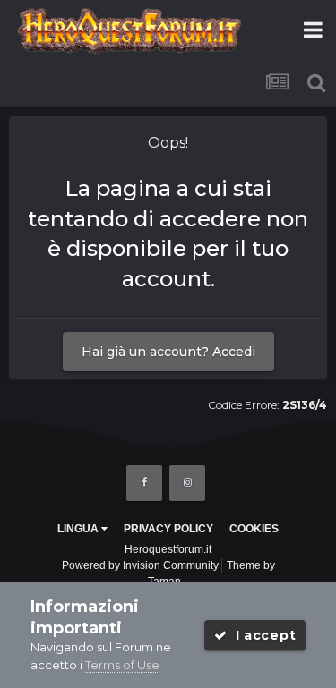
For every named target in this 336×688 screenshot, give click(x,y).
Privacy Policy (168, 528)
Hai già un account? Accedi (168, 352)
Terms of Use (122, 665)
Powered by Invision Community (140, 565)
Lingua (79, 528)
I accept (261, 635)
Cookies (254, 528)
